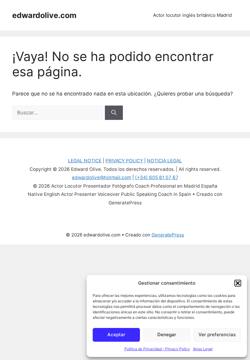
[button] (238, 283)
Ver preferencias (217, 334)
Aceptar (116, 334)
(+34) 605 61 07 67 (156, 177)
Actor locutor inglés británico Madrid (192, 15)
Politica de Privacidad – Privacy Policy (157, 349)
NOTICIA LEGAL (164, 161)
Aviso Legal (202, 349)
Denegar (166, 334)
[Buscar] (114, 113)
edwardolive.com (44, 15)
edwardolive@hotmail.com (101, 177)
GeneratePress (168, 235)
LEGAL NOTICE (85, 161)
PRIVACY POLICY (124, 161)
